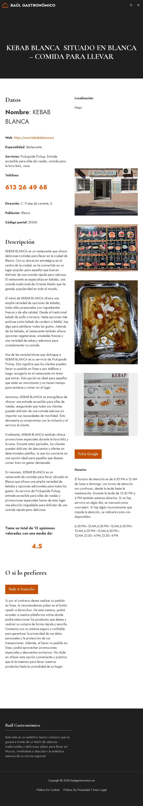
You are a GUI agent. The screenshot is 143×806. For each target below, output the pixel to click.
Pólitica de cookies (48, 790)
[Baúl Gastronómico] (5, 5)
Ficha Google (88, 454)
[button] (131, 5)
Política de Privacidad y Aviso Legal (85, 790)
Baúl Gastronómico (32, 5)
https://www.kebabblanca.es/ (34, 137)
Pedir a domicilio (22, 589)
